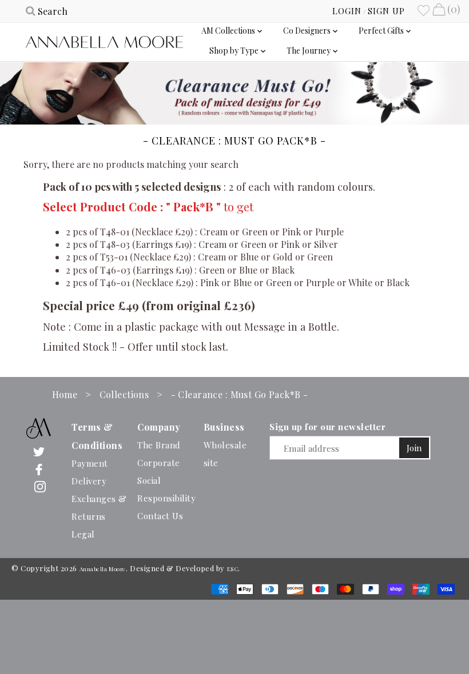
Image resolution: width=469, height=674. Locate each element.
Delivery (88, 481)
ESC (233, 569)
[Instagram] (40, 486)
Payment (89, 463)
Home (65, 394)
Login (346, 11)
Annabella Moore (103, 569)
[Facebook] (39, 468)
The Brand (159, 445)
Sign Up (386, 11)
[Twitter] (39, 451)
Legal (83, 534)
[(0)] (438, 11)
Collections (124, 394)
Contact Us (160, 515)
